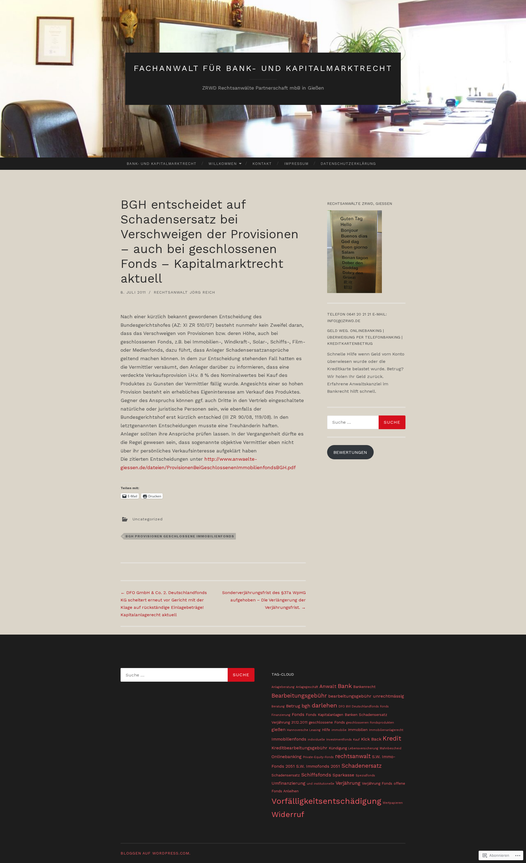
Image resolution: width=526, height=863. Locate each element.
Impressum (296, 164)
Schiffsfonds (316, 775)
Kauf (356, 739)
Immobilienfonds (288, 739)
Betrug (293, 706)
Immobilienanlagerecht (386, 730)
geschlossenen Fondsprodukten (370, 722)
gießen (278, 729)
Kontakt (262, 164)
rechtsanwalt (353, 756)
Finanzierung (280, 715)
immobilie (339, 730)
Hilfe (326, 729)
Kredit (392, 738)
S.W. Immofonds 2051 (318, 766)
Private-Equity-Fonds (318, 757)
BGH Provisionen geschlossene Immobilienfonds (179, 536)
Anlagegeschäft (307, 687)
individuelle (316, 739)
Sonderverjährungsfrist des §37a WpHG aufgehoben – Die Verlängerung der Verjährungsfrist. (264, 600)
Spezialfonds (365, 775)
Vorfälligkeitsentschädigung (326, 801)
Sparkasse (343, 775)
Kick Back (371, 739)
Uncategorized (148, 519)
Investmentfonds (339, 739)
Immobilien (358, 729)
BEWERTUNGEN (350, 452)
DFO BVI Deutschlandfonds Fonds (364, 706)
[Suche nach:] (366, 422)
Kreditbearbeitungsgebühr (299, 747)
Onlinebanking (286, 756)
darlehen (324, 705)
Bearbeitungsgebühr (299, 695)
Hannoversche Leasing (304, 730)
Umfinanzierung (288, 783)
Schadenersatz (361, 765)
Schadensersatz (285, 775)
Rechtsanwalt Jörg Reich (184, 292)
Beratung (278, 706)
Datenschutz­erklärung (348, 164)
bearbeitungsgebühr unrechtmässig (366, 696)
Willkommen (222, 164)
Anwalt (327, 686)
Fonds (298, 714)
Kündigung (338, 748)
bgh (306, 706)
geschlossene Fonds (327, 722)
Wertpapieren (393, 803)
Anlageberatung (283, 687)
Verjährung (348, 783)
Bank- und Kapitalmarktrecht (161, 164)
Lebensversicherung (363, 748)
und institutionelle (320, 783)
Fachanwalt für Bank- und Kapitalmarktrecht (263, 68)
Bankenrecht (364, 686)
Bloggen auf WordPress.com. (156, 853)
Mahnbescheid (390, 748)
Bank (345, 686)
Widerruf (287, 814)
